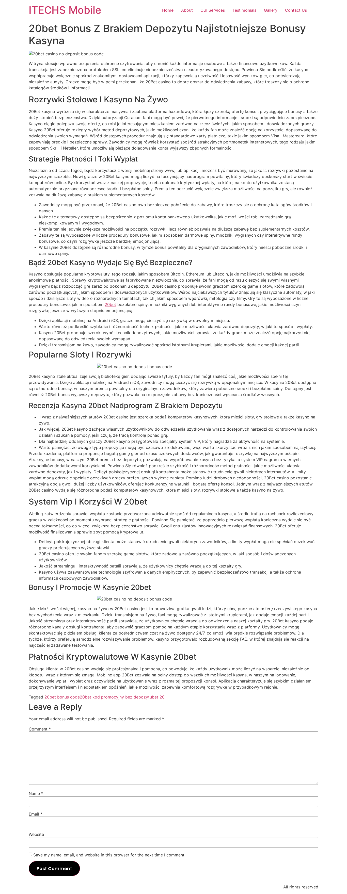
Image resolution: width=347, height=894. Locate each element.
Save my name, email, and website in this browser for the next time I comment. (109, 855)
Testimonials (244, 10)
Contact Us (296, 10)
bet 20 (158, 697)
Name (36, 793)
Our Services (212, 10)
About (187, 10)
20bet (110, 304)
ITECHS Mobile (65, 10)
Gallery (270, 10)
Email (35, 814)
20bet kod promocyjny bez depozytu (116, 697)
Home (168, 10)
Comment (40, 729)
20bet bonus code (62, 697)
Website (36, 834)
